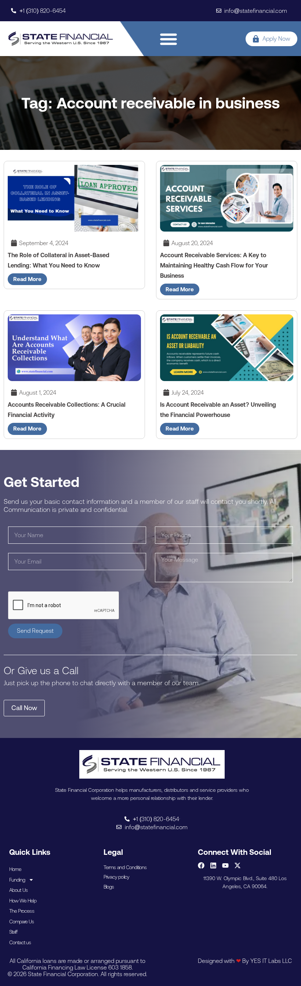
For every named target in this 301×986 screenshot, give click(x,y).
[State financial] (60, 39)
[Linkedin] (213, 865)
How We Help (22, 901)
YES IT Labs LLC (271, 960)
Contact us (20, 942)
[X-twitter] (237, 865)
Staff (13, 932)
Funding (17, 880)
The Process (21, 911)
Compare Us (21, 921)
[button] (168, 38)
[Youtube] (225, 865)
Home (15, 869)
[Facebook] (201, 865)
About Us (18, 890)
